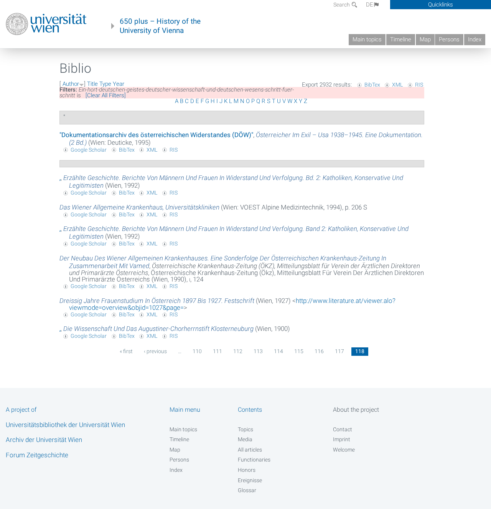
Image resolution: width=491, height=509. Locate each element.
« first (126, 351)
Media (245, 439)
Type (105, 83)
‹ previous (155, 351)
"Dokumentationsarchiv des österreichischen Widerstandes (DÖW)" (156, 135)
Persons (449, 39)
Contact (342, 429)
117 (339, 351)
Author (71, 83)
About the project (356, 409)
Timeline (400, 39)
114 (278, 351)
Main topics (367, 39)
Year (118, 83)
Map (425, 39)
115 (298, 351)
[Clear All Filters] (106, 95)
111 (217, 351)
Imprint (341, 439)
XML (397, 85)
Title (92, 83)
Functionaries (254, 460)
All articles (250, 450)
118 (359, 351)
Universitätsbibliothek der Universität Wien (65, 425)
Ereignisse (250, 480)
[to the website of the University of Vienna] (46, 24)
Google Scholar (89, 150)
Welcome (344, 450)
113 (258, 351)
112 (237, 351)
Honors (246, 470)
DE (369, 4)
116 (319, 351)
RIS (419, 85)
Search (342, 5)
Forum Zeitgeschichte (37, 455)
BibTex (372, 85)
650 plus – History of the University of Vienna (160, 26)
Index (474, 39)
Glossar (247, 490)
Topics (245, 429)
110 (197, 351)
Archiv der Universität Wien (44, 440)
